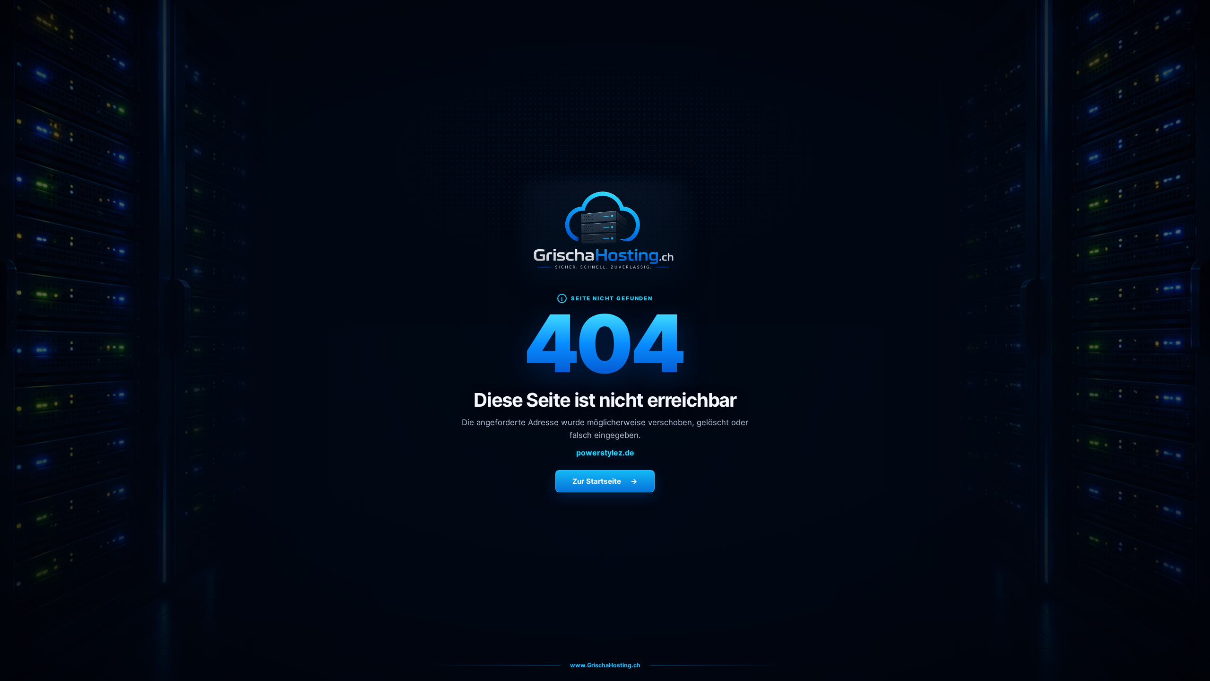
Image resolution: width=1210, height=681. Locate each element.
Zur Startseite (605, 481)
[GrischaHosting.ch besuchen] (605, 229)
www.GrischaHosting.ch (605, 665)
